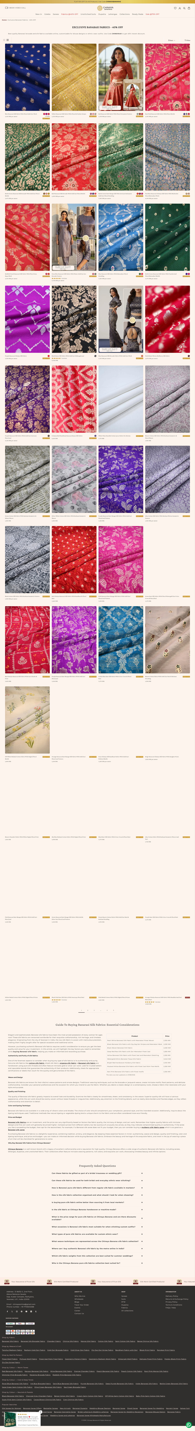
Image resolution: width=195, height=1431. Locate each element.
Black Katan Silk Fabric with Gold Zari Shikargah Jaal (68, 356)
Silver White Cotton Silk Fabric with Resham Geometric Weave (69, 517)
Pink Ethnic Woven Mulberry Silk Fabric (157, 356)
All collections (127, 1311)
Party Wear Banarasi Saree (37, 1415)
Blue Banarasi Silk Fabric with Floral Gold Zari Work (21, 114)
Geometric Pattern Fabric (76, 1359)
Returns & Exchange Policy (177, 1299)
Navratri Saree (172, 1408)
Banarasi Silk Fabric (10, 1341)
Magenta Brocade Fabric (40, 1375)
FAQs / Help (171, 1308)
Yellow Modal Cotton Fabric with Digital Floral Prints (21, 997)
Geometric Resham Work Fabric (102, 1359)
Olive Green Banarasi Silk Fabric (48, 1387)
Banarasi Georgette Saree (65, 1412)
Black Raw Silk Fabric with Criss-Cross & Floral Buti (114, 837)
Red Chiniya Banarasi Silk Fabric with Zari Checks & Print (21, 677)
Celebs (47, 14)
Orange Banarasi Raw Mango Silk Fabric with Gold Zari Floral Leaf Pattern (69, 758)
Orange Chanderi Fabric (84, 1371)
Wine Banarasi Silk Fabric (61, 1371)
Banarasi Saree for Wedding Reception (127, 1412)
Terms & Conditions (174, 1305)
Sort (172, 40)
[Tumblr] (36, 1311)
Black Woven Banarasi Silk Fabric (119, 1048)
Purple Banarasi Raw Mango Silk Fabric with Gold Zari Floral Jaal (68, 677)
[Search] (184, 8)
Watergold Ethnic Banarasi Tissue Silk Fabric (124, 1059)
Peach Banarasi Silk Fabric (108, 1371)
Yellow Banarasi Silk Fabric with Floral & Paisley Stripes (69, 114)
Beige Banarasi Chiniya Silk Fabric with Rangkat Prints (162, 756)
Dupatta (102, 14)
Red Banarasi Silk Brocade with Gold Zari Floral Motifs (68, 193)
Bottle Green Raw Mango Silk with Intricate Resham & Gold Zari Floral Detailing (115, 195)
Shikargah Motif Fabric (128, 1359)
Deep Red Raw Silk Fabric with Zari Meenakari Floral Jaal (128, 1051)
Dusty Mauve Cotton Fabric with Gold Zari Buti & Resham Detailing (114, 918)
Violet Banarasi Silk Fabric (147, 1384)
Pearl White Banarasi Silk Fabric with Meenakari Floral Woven (130, 1040)
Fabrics (124, 1308)
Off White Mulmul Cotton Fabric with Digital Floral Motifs (21, 758)
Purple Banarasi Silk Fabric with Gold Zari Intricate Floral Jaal (21, 437)
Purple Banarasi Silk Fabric (92, 1384)
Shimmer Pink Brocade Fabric (15, 1375)
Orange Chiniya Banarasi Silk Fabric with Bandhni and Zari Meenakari (163, 998)
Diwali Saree (132, 1408)
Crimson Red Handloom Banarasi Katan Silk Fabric (67, 436)
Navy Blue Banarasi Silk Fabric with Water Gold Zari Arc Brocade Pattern (69, 275)
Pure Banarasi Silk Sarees (13, 1415)
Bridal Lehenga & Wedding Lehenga (93, 1412)
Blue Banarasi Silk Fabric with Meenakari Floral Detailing (113, 275)
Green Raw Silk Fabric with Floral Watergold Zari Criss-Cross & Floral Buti (162, 597)
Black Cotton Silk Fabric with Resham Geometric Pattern (22, 596)
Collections (125, 14)
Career (77, 1311)
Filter (188, 40)
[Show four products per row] (8, 40)
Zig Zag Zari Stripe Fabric (102, 1350)
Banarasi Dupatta (80, 1408)
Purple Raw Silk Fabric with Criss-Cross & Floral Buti (161, 917)
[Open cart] (189, 8)
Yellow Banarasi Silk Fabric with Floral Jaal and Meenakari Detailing (133, 1055)
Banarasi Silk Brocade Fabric (33, 1341)
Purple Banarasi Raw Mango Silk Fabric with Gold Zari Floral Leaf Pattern (115, 517)
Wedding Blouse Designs (100, 1408)
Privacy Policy (171, 1302)
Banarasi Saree (119, 1408)
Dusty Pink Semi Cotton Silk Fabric (17, 1400)
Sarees (56, 14)
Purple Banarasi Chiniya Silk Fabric (16, 356)
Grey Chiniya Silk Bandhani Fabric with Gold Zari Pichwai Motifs (114, 758)
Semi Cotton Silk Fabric (125, 1341)
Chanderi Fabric (54, 1341)
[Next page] (113, 1010)
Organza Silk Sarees (10, 1412)
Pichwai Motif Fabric (28, 1359)
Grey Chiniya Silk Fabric (73, 1400)
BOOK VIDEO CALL (17, 8)
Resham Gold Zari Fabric (34, 1350)
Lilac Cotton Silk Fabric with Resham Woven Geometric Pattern (162, 517)
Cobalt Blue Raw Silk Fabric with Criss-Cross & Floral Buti (115, 677)
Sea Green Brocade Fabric (75, 1387)
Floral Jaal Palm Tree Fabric (51, 1359)
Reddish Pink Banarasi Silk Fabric (67, 1375)
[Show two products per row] (4, 40)
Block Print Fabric (147, 1350)
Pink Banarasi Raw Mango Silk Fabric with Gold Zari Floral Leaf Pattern (114, 597)
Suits (123, 1299)
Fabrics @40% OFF (69, 14)
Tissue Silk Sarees (28, 1412)
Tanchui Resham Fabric (12, 1350)
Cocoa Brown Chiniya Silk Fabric (47, 1400)
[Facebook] (7, 1311)
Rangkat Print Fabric (166, 1350)
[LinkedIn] (31, 1311)
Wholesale (79, 1299)
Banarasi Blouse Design (155, 1412)
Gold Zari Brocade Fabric (58, 1350)
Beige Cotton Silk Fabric (64, 1396)
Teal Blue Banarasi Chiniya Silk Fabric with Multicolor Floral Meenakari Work (161, 195)
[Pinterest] (21, 1311)
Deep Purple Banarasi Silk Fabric (120, 1384)
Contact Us (79, 1313)
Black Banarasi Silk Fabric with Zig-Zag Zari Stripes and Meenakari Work (134, 1044)
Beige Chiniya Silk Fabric (148, 1341)
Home (4, 20)
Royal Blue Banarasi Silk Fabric (15, 1384)
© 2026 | (84, 1420)
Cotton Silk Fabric (105, 1341)
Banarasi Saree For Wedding (152, 1408)
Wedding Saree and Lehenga (62, 1415)
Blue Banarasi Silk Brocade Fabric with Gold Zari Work (115, 356)
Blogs (77, 1302)
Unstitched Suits (88, 14)
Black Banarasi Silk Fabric (13, 1396)
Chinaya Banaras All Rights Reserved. (99, 1420)
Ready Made (137, 14)
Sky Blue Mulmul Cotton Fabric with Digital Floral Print (69, 837)
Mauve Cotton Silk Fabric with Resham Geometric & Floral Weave (161, 437)
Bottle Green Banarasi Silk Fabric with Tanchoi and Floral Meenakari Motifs (161, 275)
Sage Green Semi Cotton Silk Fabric (17, 1387)
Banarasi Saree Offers (32, 1408)
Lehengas (112, 14)
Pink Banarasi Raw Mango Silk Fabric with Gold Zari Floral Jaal (21, 918)
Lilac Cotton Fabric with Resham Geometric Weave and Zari (162, 838)
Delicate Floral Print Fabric (151, 1359)
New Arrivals (65, 1408)
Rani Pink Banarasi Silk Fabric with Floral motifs (160, 114)
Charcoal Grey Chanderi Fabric (39, 1396)
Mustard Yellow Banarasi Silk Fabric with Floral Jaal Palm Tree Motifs (133, 1066)
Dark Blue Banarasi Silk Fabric (66, 1384)
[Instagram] (17, 1311)
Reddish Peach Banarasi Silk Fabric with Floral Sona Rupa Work (21, 275)
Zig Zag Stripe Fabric (11, 1362)
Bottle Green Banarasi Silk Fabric (174, 1384)
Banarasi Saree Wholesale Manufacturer (94, 1415)
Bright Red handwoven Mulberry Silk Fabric (123, 1063)
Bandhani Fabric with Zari (126, 1350)
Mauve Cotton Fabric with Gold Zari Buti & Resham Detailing (161, 677)
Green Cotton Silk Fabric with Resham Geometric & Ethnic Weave (20, 517)
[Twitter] (12, 1311)
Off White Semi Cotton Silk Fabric (119, 1396)
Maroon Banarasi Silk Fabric (36, 1371)
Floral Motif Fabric (10, 1359)
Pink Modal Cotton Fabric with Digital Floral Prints (114, 997)
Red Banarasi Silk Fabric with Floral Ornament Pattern (115, 114)
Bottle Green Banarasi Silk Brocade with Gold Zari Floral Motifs (22, 195)
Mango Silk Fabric (88, 1341)
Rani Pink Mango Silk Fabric (156, 1371)
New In (39, 14)
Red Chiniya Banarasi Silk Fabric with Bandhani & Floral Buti (69, 597)
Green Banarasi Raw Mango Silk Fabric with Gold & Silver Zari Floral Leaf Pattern (67, 918)
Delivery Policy (172, 1296)
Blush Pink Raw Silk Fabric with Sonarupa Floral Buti (68, 997)
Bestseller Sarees (50, 1408)
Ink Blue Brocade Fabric (40, 1384)
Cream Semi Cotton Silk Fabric (90, 1396)
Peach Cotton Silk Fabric (131, 1371)
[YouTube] (26, 1311)
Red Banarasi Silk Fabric (12, 1371)
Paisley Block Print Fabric (175, 1359)
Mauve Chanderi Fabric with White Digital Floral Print (22, 837)
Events (77, 1308)
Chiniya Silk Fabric (71, 1341)
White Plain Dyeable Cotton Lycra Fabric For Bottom (114, 436)
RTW (123, 1302)
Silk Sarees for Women (11, 1408)
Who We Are (80, 1296)
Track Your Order (82, 1305)
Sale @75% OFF (152, 14)
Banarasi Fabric (174, 1412)
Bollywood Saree (45, 1412)
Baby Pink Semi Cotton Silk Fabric (150, 1396)
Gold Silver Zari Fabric (80, 1350)
